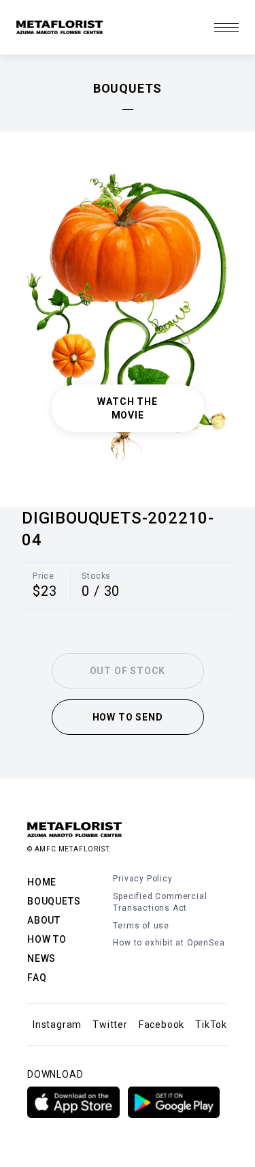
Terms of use (141, 925)
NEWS (41, 958)
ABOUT (44, 920)
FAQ (36, 977)
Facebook (161, 1024)
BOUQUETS (53, 901)
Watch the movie (127, 408)
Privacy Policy (142, 878)
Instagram (57, 1024)
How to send (127, 717)
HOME (41, 882)
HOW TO (47, 939)
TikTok (211, 1024)
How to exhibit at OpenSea (168, 943)
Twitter (110, 1024)
